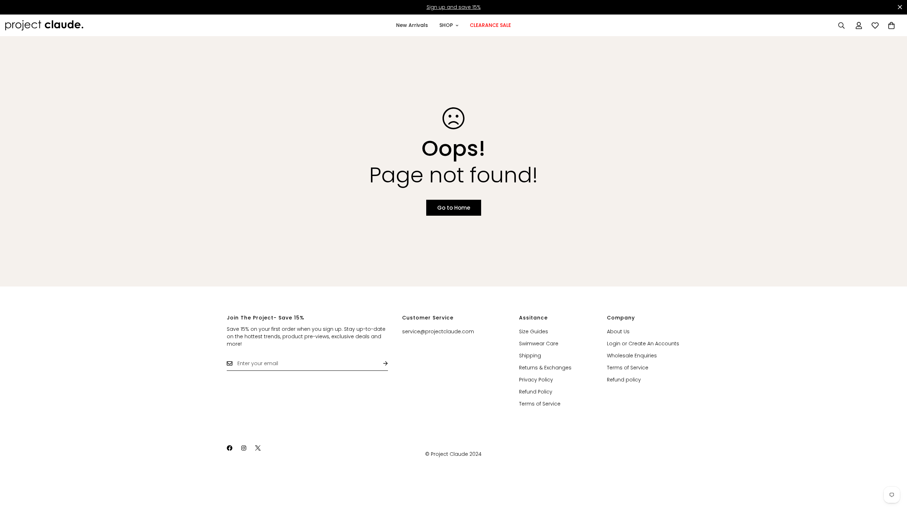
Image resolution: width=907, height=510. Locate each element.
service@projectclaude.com (438, 331)
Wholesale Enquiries (632, 355)
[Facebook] (229, 448)
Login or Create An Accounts (643, 343)
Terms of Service (539, 403)
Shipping (530, 355)
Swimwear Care (538, 343)
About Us (618, 331)
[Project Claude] (44, 25)
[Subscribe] (380, 363)
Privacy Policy (536, 379)
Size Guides (533, 331)
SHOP (446, 25)
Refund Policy (535, 391)
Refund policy (624, 379)
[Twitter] (258, 448)
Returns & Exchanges (545, 367)
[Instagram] (244, 448)
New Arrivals (412, 25)
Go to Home (453, 207)
